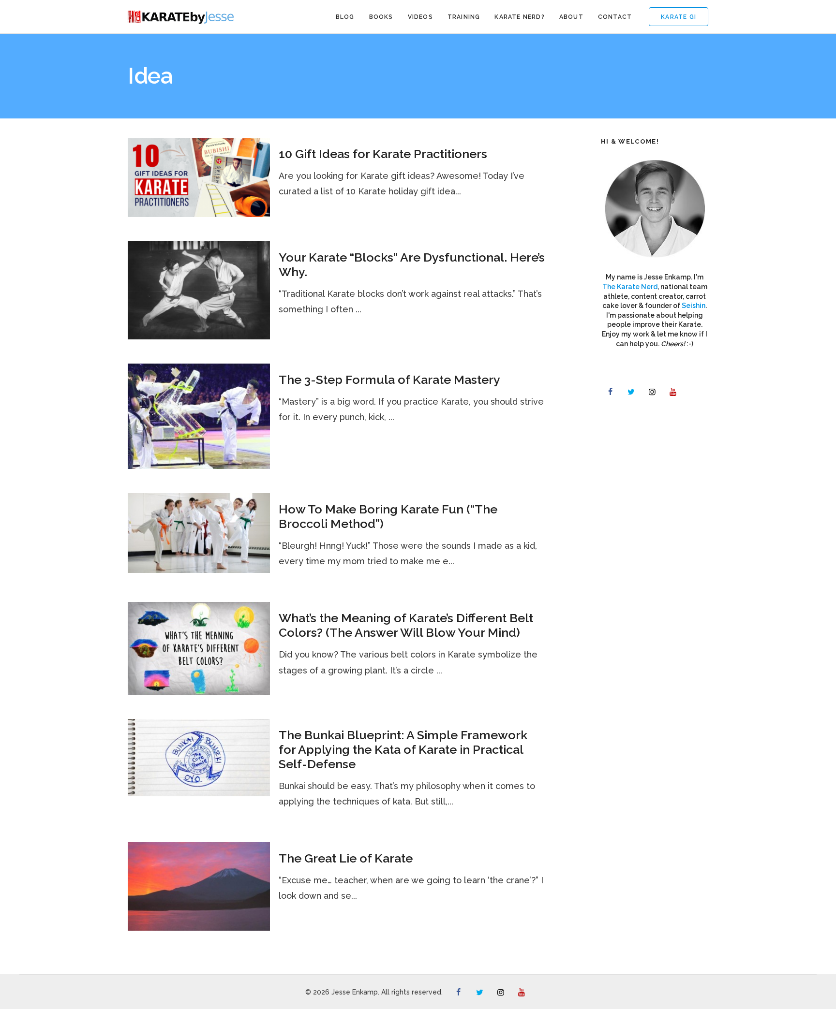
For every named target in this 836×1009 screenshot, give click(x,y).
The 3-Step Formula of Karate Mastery (389, 379)
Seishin (693, 305)
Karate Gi (678, 17)
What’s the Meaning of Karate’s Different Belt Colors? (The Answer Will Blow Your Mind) (406, 625)
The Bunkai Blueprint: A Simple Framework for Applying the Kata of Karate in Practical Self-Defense (403, 749)
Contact (615, 17)
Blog (345, 17)
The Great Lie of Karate (346, 858)
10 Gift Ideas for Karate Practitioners (383, 153)
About (571, 17)
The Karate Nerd (629, 287)
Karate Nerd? (519, 17)
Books (381, 17)
